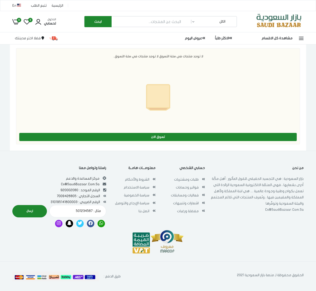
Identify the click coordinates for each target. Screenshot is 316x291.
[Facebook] (90, 223)
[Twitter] (80, 223)
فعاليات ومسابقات (185, 195)
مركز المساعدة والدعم (82, 178)
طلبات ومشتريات (186, 179)
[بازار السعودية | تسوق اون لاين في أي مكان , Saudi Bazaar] (279, 28)
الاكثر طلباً (222, 38)
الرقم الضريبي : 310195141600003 (75, 202)
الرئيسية (57, 5)
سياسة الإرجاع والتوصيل (132, 203)
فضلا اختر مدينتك (28, 38)
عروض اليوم (193, 38)
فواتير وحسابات (187, 187)
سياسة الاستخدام (136, 187)
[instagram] (58, 223)
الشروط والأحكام (137, 179)
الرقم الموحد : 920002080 (80, 190)
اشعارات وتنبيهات (186, 203)
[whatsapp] (101, 223)
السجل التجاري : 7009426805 (78, 196)
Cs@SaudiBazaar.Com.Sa (284, 209)
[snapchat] (69, 223)
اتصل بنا (143, 211)
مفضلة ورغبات (188, 211)
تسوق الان (158, 137)
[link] (13, 255)
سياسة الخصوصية (136, 195)
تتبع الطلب (39, 5)
